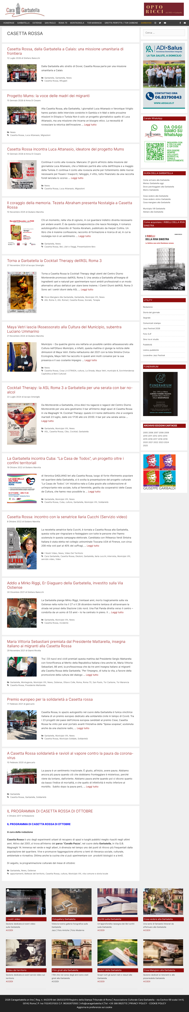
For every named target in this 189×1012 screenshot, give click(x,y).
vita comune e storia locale (95, 873)
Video (58, 559)
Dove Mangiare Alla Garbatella (58, 297)
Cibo (67, 431)
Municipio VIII (91, 297)
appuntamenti (16, 873)
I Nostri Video (50, 553)
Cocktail (74, 431)
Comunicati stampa (152, 323)
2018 (160, 439)
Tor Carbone (109, 682)
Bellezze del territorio (34, 873)
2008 (161, 432)
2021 (150, 442)
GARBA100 (146, 23)
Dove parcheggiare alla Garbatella (158, 186)
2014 (165, 436)
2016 (150, 439)
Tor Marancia (94, 23)
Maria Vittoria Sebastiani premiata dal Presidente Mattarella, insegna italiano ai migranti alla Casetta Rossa (66, 643)
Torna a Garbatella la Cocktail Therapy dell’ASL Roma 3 (54, 260)
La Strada (90, 370)
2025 (145, 445)
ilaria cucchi (100, 556)
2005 (145, 432)
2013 (160, 436)
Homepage (8, 23)
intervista (111, 556)
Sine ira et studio (151, 339)
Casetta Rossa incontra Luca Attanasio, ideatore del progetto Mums (65, 149)
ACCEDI (9, 930)
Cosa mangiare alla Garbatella (156, 202)
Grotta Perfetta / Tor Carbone (121, 23)
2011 (150, 436)
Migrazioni (45, 135)
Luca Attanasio (32, 135)
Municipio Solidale (68, 738)
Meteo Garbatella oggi (153, 183)
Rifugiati (63, 81)
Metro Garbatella (151, 190)
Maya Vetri (101, 370)
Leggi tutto (90, 124)
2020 (145, 442)
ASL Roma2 (63, 300)
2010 (145, 436)
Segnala (146, 317)
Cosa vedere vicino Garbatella (157, 199)
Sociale (88, 300)
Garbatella (23, 23)
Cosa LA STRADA (68, 370)
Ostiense (37, 23)
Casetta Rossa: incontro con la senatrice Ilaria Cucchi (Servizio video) (67, 517)
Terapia (96, 300)
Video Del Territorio (74, 553)
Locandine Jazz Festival (154, 355)
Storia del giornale (151, 312)
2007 (156, 432)
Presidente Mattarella (35, 685)
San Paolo (50, 23)
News (69, 78)
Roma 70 (63, 23)
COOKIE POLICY (157, 1003)
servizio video (47, 559)
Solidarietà (103, 502)
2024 (166, 442)
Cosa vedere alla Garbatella (155, 196)
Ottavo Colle (69, 682)
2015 (145, 439)
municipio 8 (112, 370)
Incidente (64, 623)
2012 (155, 436)
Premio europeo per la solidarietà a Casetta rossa (50, 699)
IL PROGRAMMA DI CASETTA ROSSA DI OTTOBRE (50, 811)
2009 (166, 432)
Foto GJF (147, 334)
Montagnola (77, 23)
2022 (155, 442)
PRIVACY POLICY (138, 1003)
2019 (165, 439)
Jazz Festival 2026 (151, 328)
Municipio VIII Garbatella (154, 208)
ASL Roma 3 (50, 300)
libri (61, 246)
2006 (150, 432)
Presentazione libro (86, 246)
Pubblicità (147, 344)
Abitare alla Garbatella (153, 212)
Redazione (148, 307)
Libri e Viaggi (70, 246)
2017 (155, 439)
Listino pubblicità (151, 350)
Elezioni (79, 556)
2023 (161, 442)
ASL (46, 431)
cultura (81, 370)
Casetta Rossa (51, 81)
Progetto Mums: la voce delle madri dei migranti (48, 96)
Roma (79, 682)
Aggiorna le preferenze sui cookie (94, 1007)
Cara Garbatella (51, 556)
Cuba (62, 502)
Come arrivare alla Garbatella (156, 180)
